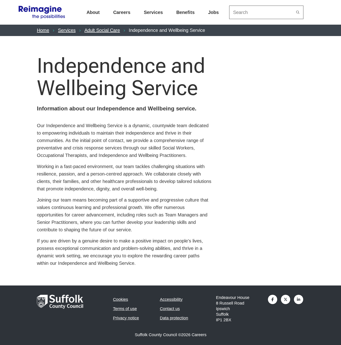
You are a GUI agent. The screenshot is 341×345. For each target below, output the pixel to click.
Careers (121, 12)
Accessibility (171, 299)
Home (43, 30)
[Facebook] (272, 299)
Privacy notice (126, 318)
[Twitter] (285, 299)
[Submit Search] (297, 12)
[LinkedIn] (298, 299)
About (93, 12)
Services (153, 12)
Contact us (170, 308)
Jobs (213, 12)
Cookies (120, 299)
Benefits (185, 12)
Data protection (174, 318)
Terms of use (125, 308)
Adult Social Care (102, 30)
